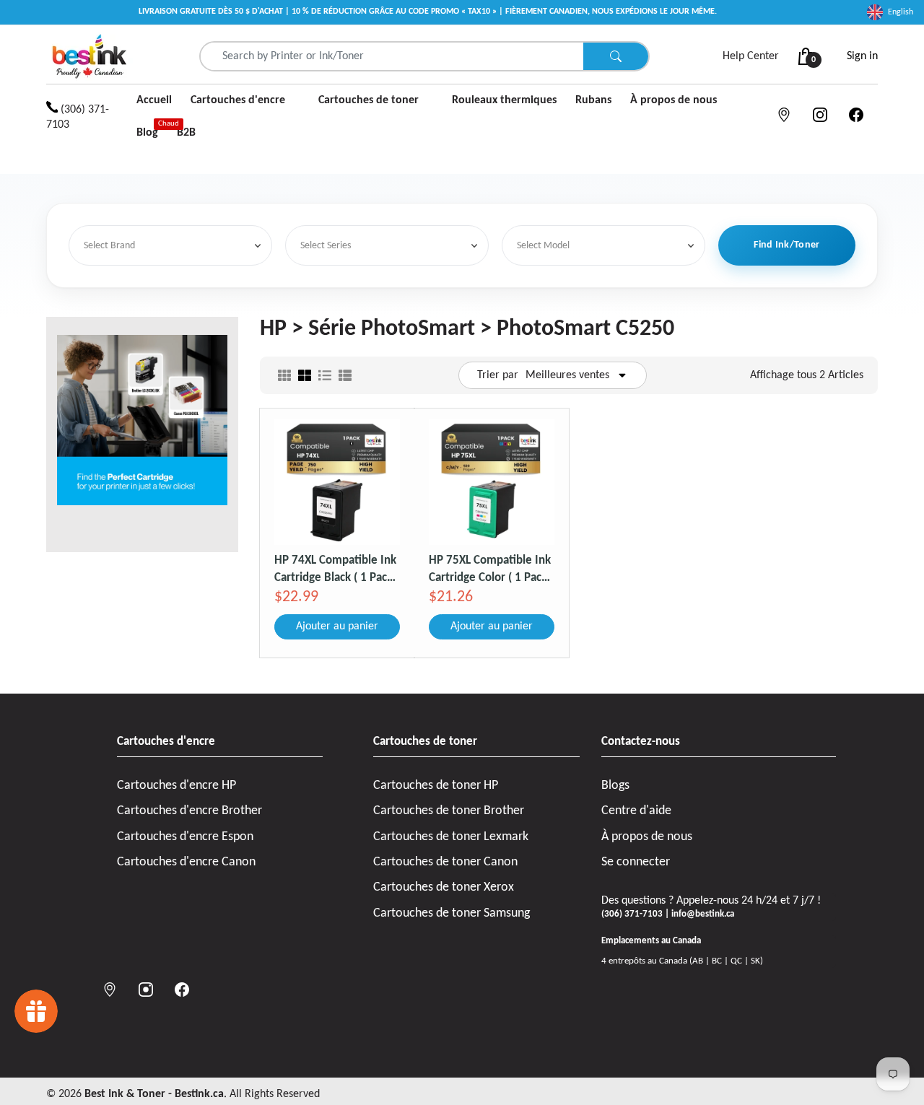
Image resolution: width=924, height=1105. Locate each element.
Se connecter (635, 862)
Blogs (615, 785)
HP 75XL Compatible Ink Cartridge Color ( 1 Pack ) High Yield (491, 569)
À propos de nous (646, 837)
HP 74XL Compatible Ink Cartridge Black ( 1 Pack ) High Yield (336, 569)
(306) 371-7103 (77, 117)
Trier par (497, 375)
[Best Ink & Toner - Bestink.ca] (89, 56)
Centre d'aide (636, 811)
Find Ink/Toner (786, 245)
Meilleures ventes (567, 375)
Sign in (862, 56)
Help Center (751, 56)
